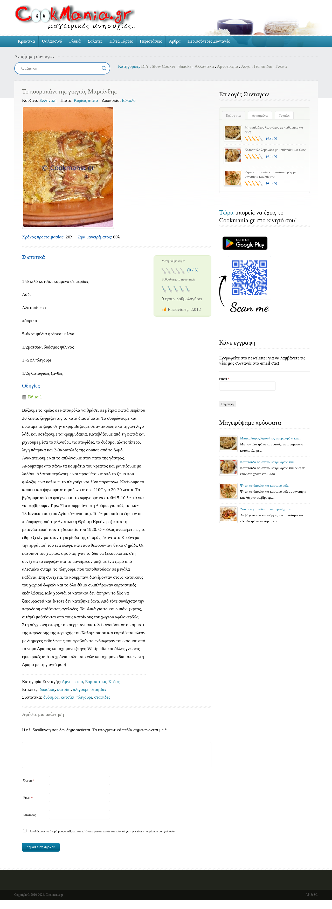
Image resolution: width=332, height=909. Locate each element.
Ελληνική (48, 100)
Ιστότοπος (29, 815)
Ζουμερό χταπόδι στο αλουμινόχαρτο (265, 509)
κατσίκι (64, 689)
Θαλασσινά (52, 41)
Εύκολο (129, 100)
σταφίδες (99, 689)
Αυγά (246, 66)
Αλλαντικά (204, 66)
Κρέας (114, 681)
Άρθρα (175, 41)
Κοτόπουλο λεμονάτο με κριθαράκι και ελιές (275, 150)
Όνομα (28, 781)
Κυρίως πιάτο (86, 100)
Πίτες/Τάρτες (121, 41)
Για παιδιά (263, 66)
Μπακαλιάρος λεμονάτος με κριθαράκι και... (270, 438)
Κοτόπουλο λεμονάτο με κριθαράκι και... (268, 462)
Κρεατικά (26, 41)
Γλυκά (75, 41)
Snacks (184, 66)
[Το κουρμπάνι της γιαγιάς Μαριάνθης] (68, 167)
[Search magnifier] (104, 68)
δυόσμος (47, 689)
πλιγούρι (80, 689)
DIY (145, 66)
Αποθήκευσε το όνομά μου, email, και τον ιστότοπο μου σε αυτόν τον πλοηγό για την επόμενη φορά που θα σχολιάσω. (102, 831)
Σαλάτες (95, 41)
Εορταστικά (95, 681)
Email (28, 798)
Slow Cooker (163, 66)
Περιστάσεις (151, 41)
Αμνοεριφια (227, 66)
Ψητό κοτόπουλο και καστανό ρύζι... (265, 485)
